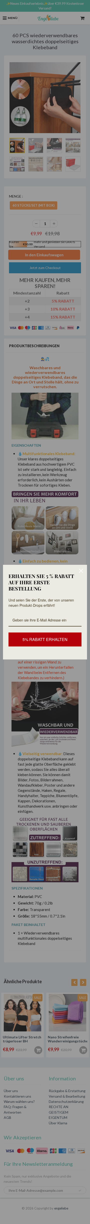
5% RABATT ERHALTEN (45, 639)
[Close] (81, 571)
